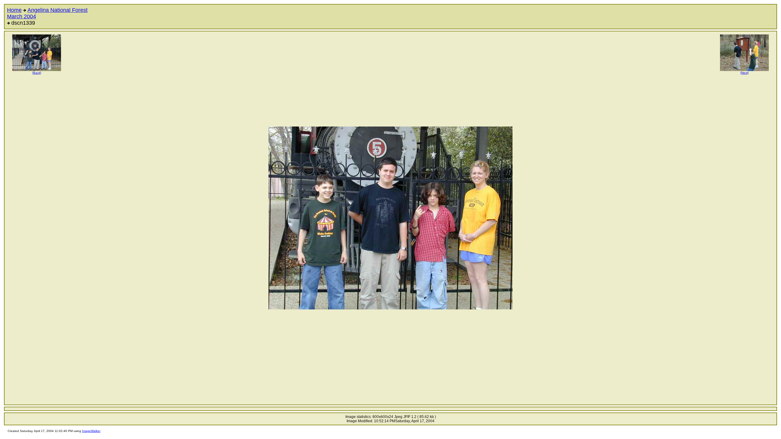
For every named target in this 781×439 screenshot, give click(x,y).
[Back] (36, 72)
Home (14, 10)
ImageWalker (91, 431)
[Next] (744, 72)
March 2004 (21, 16)
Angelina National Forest (57, 10)
